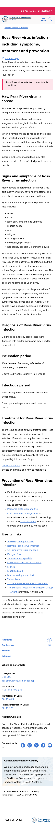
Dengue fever (15, 554)
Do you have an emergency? (36, 11)
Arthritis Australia (11, 465)
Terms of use (7, 795)
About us (7, 639)
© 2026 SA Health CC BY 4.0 (15, 791)
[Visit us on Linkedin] (43, 745)
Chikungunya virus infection (22, 549)
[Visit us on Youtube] (50, 745)
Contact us (8, 645)
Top (49, 645)
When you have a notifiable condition (27, 583)
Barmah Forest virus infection (23, 545)
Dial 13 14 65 (8, 699)
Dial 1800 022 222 (12, 690)
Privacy (35, 791)
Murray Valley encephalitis (21, 575)
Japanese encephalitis (19, 558)
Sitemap (6, 656)
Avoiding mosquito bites (20, 541)
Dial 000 (6, 676)
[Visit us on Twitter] (36, 745)
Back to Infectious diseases (16, 28)
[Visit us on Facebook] (23, 745)
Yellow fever (14, 579)
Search (6, 650)
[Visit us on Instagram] (29, 745)
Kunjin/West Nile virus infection (24, 562)
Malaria (11, 566)
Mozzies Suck (28, 521)
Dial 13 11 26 (7, 708)
